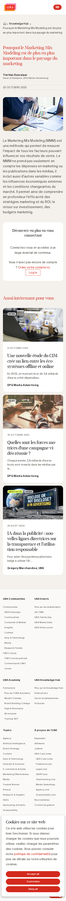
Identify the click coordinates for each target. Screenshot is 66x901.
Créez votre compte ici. (34, 267)
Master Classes (12, 698)
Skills (6, 800)
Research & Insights (13, 794)
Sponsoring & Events (14, 805)
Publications (41, 693)
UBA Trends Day (43, 617)
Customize (33, 881)
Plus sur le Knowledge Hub (48, 688)
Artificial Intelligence (14, 743)
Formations (9, 688)
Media (7, 643)
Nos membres (42, 800)
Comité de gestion (44, 805)
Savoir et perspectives (46, 698)
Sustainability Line (46, 794)
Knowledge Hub (19, 23)
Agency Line (42, 789)
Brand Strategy (11, 748)
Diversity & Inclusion (14, 764)
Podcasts (39, 703)
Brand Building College (17, 703)
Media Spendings (45, 784)
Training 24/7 (11, 718)
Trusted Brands (11, 784)
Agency (7, 738)
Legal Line (41, 769)
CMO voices (9, 653)
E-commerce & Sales (14, 769)
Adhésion (39, 743)
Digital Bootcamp (13, 708)
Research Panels (13, 648)
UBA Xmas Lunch (43, 627)
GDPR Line (41, 774)
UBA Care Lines (42, 753)
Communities (10, 607)
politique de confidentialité (32, 854)
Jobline (38, 748)
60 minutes (10, 713)
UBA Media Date (43, 622)
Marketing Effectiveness (16, 774)
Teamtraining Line (45, 779)
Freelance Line (44, 764)
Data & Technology (14, 637)
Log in (33, 272)
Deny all (33, 889)
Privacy (7, 789)
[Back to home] (10, 7)
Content (8, 632)
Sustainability (10, 810)
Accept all (33, 874)
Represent (39, 738)
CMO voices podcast (15, 658)
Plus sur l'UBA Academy (17, 693)
